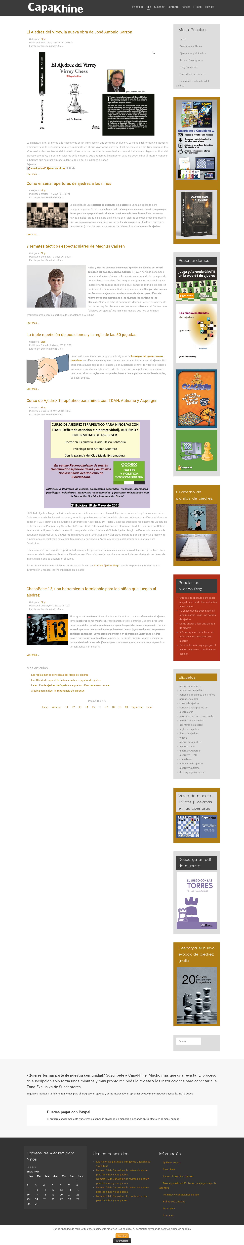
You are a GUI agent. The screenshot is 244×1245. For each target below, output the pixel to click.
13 (80, 707)
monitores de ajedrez (191, 690)
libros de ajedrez (188, 733)
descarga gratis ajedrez (192, 772)
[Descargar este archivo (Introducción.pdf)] (29, 168)
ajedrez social (187, 746)
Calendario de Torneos (192, 74)
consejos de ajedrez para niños (197, 694)
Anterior (56, 707)
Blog (43, 39)
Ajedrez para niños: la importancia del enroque (57, 690)
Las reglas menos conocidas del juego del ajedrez (59, 674)
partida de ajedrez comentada (196, 716)
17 (106, 707)
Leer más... (33, 174)
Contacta (168, 1215)
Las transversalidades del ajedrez (192, 83)
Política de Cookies (174, 1201)
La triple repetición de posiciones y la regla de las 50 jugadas (81, 334)
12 (73, 707)
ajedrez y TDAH (188, 754)
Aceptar (122, 1236)
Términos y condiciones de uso (181, 1194)
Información (122, 1240)
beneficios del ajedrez (191, 720)
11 (66, 707)
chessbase (185, 759)
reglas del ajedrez (189, 729)
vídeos (183, 737)
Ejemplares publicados (193, 53)
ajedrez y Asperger (190, 750)
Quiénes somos (172, 1162)
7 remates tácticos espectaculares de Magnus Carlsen (76, 246)
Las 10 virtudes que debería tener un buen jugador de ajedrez (66, 680)
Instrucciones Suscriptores (178, 1176)
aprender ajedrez (189, 698)
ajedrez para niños (190, 686)
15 (93, 707)
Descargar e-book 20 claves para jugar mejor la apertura (187, 1185)
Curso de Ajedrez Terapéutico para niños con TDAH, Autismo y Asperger (92, 400)
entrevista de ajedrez (191, 763)
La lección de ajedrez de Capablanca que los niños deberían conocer (70, 685)
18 (113, 707)
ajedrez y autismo (189, 767)
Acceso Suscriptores (191, 60)
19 (120, 707)
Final (149, 707)
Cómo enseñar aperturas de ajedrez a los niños (69, 183)
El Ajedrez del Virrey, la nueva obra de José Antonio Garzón (79, 32)
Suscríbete (169, 1169)
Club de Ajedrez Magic (107, 565)
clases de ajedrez (189, 703)
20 (126, 707)
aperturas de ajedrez (191, 724)
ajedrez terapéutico (190, 742)
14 (86, 707)
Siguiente (137, 707)
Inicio (45, 707)
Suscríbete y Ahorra (191, 46)
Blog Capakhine (189, 67)
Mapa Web (169, 1208)
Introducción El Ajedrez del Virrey (48, 168)
